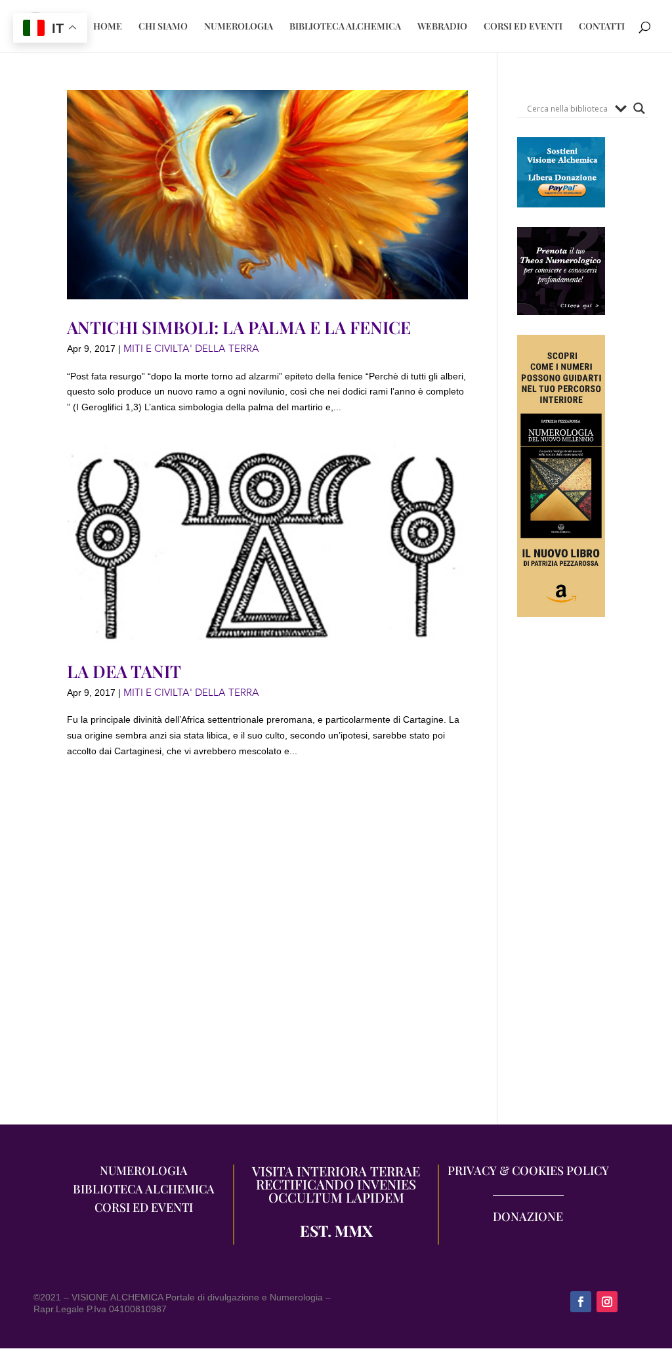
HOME (107, 27)
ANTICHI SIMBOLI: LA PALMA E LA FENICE (239, 327)
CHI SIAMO (163, 27)
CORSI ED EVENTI (523, 27)
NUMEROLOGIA (238, 27)
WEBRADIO (442, 27)
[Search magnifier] (639, 108)
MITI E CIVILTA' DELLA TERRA (191, 348)
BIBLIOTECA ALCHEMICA (345, 27)
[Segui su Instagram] (607, 1301)
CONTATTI (602, 27)
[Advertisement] (561, 878)
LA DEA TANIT (124, 671)
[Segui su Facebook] (580, 1301)
